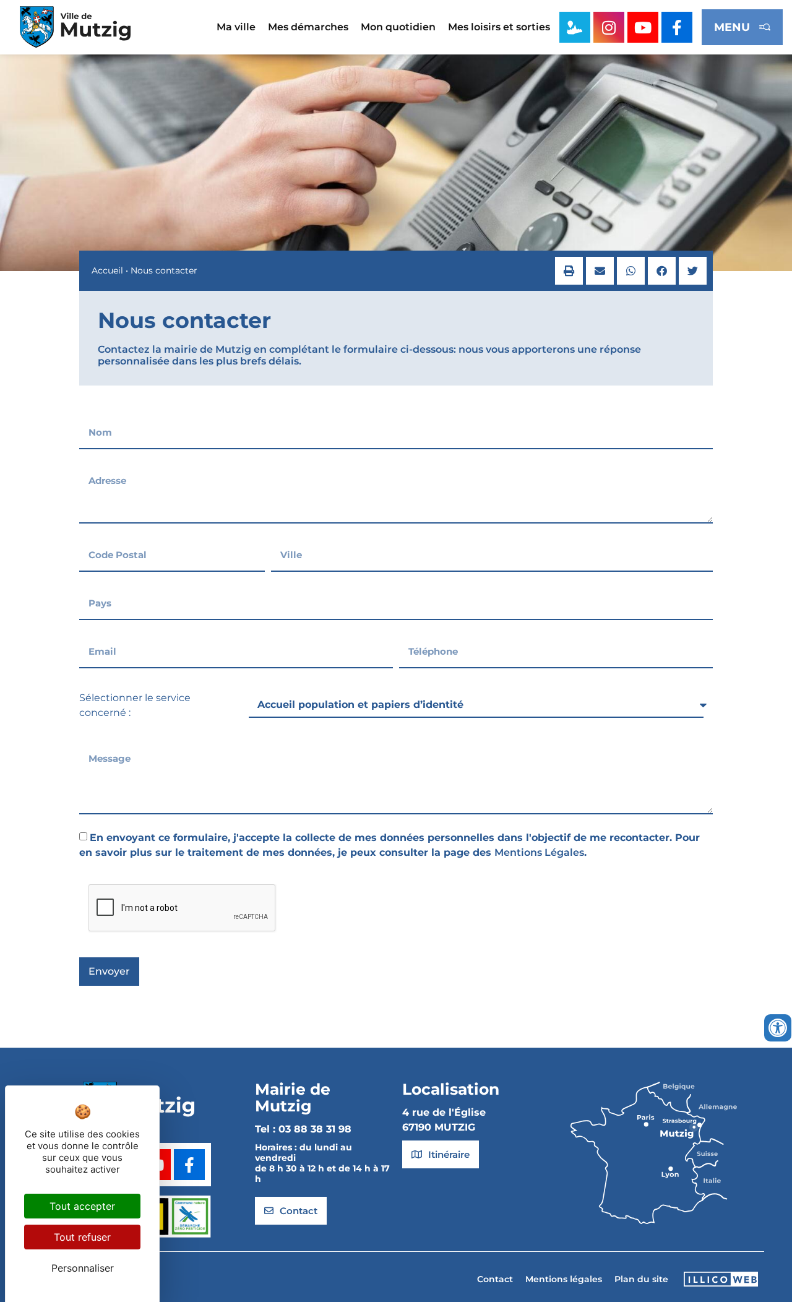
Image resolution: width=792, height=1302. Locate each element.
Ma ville (236, 27)
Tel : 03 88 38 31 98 (303, 1129)
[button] (569, 271)
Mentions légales (563, 1279)
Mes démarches (308, 27)
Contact (495, 1279)
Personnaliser (82, 1268)
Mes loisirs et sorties (499, 27)
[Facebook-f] (676, 27)
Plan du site (641, 1279)
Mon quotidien (398, 27)
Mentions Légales (539, 852)
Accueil (107, 270)
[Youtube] (642, 27)
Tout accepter (82, 1206)
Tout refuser (82, 1237)
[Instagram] (608, 27)
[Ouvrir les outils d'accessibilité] (777, 1027)
